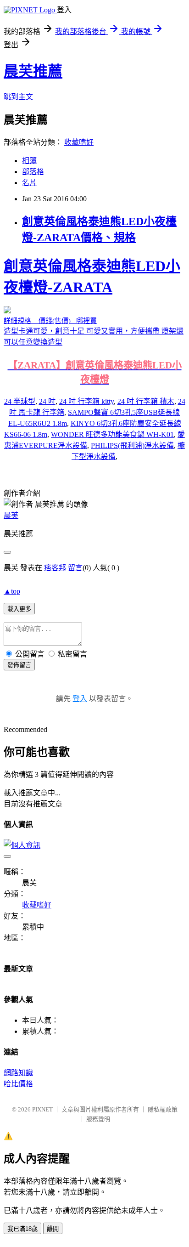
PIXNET (42, 1109)
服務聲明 (98, 1119)
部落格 (33, 172)
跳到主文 (18, 97)
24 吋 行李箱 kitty (86, 401)
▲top (12, 591)
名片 (29, 183)
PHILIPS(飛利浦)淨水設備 (132, 445)
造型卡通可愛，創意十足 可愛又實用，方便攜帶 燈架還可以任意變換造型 (93, 321)
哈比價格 (18, 1084)
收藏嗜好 (79, 142)
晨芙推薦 (33, 71)
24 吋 (47, 401)
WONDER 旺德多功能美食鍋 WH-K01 (112, 434)
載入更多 (19, 609)
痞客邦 (55, 568)
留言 (75, 568)
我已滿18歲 (22, 1228)
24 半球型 (19, 401)
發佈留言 (19, 665)
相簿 (29, 160)
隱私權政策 (163, 1109)
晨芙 (11, 515)
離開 (53, 1228)
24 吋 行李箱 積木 (145, 401)
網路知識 (18, 1073)
